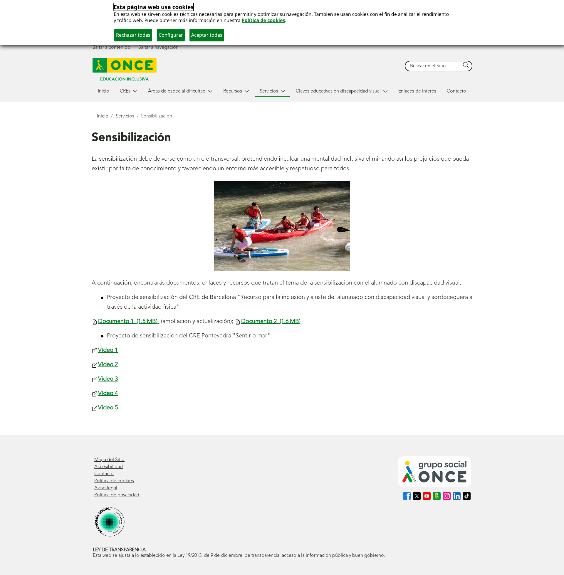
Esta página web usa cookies (154, 7)
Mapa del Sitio (109, 460)
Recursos (232, 91)
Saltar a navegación (158, 47)
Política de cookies (263, 20)
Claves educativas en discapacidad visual (338, 91)
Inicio (103, 91)
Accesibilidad (108, 467)
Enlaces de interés (417, 91)
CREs (125, 91)
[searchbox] (433, 66)
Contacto (456, 91)
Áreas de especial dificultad (177, 91)
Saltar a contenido (111, 47)
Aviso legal (105, 488)
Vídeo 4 (108, 393)
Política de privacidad (116, 495)
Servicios (269, 91)
